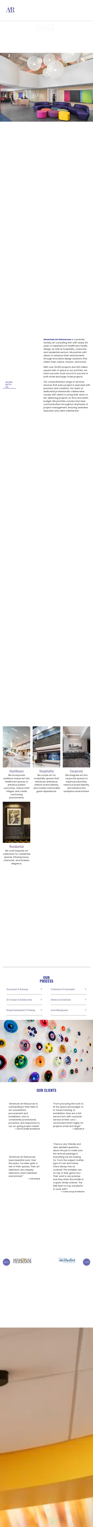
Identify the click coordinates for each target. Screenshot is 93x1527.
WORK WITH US (8, 384)
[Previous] (6, 1262)
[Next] (86, 1262)
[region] (46, 1262)
